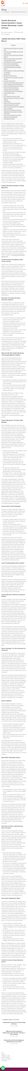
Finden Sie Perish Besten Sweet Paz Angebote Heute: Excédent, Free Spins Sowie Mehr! (13, 112)
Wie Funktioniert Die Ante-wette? (12, 96)
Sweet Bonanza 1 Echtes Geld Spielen (13, 62)
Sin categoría (6, 34)
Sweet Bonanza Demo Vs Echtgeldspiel (13, 91)
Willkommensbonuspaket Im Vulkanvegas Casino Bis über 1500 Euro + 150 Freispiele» (14, 1033)
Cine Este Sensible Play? (9, 81)
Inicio (2, 1052)
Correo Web (4, 1060)
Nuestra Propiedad (5, 1057)
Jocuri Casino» (7, 74)
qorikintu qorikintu (8, 32)
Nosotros (3, 1054)
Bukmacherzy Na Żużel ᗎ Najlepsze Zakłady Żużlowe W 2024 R (14, 1041)
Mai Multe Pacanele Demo (10, 75)
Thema (5, 94)
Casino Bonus (7, 101)
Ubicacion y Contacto (6, 1059)
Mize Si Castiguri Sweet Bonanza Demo (13, 84)
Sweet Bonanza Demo (9, 93)
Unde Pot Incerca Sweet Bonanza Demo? (14, 82)
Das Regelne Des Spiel (9, 118)
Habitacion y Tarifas (5, 1055)
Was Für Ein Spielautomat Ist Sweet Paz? (14, 86)
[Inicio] (1, 11)
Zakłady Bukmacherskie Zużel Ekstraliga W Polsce (14, 1023)
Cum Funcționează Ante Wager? (11, 65)
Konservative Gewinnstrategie (11, 63)
